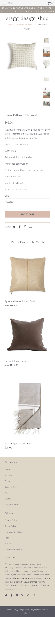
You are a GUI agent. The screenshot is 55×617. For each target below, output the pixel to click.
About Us (9, 475)
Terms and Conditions (14, 532)
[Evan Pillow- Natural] (23, 55)
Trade (7, 537)
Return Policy (10, 526)
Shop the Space (11, 487)
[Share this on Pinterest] (24, 226)
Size (7, 195)
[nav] (8, 3)
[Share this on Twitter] (13, 226)
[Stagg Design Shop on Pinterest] (22, 595)
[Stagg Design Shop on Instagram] (28, 595)
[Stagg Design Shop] (27, 18)
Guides (8, 498)
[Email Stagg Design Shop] (33, 595)
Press (7, 493)
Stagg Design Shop (21, 610)
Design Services (12, 504)
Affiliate (8, 543)
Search (7, 469)
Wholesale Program (13, 549)
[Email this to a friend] (30, 226)
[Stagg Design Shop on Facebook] (11, 595)
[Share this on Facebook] (19, 226)
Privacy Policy (11, 520)
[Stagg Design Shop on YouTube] (17, 595)
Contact (8, 481)
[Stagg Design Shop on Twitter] (6, 595)
